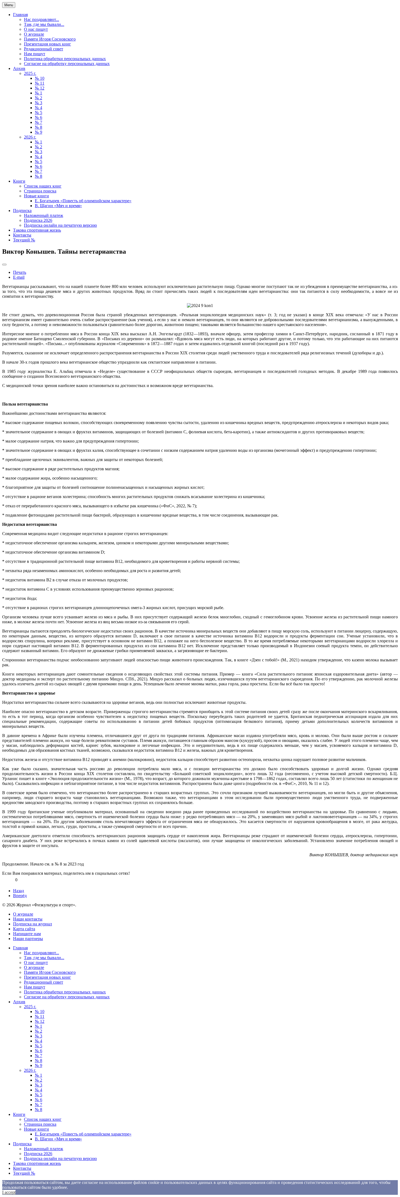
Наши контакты (27, 919)
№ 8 (38, 127)
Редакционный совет (43, 49)
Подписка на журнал (32, 924)
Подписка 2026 (38, 220)
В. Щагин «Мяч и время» (58, 205)
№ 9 (38, 132)
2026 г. (30, 137)
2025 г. (30, 73)
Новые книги (36, 196)
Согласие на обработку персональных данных (67, 63)
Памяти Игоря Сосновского (50, 39)
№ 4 (38, 107)
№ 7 (38, 122)
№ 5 (38, 112)
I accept (9, 1192)
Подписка (22, 210)
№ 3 (38, 102)
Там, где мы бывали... (44, 24)
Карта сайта (24, 928)
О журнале (34, 34)
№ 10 (39, 78)
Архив (19, 68)
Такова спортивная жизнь (37, 230)
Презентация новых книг (47, 44)
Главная (20, 14)
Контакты (22, 235)
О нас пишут (36, 29)
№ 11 (39, 83)
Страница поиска (40, 191)
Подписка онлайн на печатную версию (60, 225)
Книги (19, 181)
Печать (19, 272)
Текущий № (24, 240)
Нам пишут (34, 53)
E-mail (18, 277)
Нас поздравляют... (41, 19)
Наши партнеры (28, 938)
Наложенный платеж (43, 215)
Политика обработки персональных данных (65, 58)
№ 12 (39, 88)
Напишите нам (27, 933)
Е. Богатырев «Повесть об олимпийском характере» (83, 200)
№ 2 (38, 98)
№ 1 (38, 93)
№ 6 (38, 117)
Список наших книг (42, 186)
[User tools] (4, 264)
